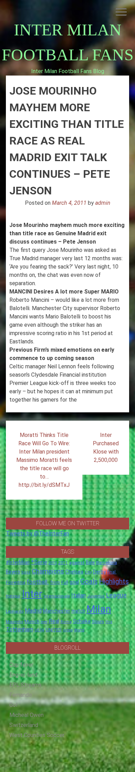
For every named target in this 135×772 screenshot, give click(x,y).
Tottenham (19, 629)
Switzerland (23, 725)
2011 (63, 562)
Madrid (33, 610)
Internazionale (57, 596)
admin (102, 203)
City (88, 572)
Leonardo (15, 611)
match (78, 611)
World (79, 630)
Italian (78, 595)
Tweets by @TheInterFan (37, 533)
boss (25, 572)
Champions (48, 571)
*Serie (39, 562)
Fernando (20, 695)
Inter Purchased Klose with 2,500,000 (106, 447)
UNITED (54, 629)
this (109, 622)
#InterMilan (18, 562)
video (68, 630)
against (76, 562)
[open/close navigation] (121, 12)
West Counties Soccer (36, 735)
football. (38, 581)
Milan (99, 609)
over (44, 622)
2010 (52, 563)
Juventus (96, 596)
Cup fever (21, 664)
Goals (89, 582)
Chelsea (74, 572)
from (55, 582)
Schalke (82, 621)
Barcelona (106, 562)
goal (74, 582)
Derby (99, 571)
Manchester (56, 611)
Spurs (98, 621)
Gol (13, 705)
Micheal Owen (26, 715)
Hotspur (13, 596)
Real (54, 621)
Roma (66, 622)
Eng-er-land (23, 675)
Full (64, 582)
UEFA (39, 630)
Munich (32, 621)
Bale (90, 562)
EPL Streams (25, 685)
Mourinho (14, 621)
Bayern (13, 571)
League (116, 595)
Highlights (114, 582)
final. (112, 571)
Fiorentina (15, 582)
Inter (32, 594)
